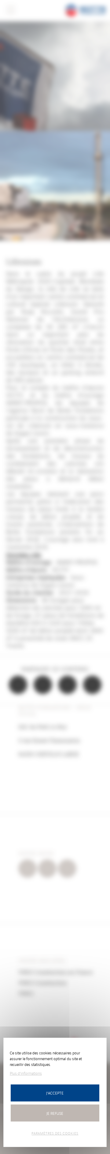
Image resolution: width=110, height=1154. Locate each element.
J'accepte (55, 1093)
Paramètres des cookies (54, 1133)
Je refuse (54, 1113)
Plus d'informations (26, 1073)
